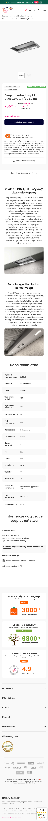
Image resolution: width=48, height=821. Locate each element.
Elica (15, 90)
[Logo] (5, 10)
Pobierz (23, 377)
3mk (5, 808)
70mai (11, 808)
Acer (24, 808)
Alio (5, 814)
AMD (23, 814)
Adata (30, 808)
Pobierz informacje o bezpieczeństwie (20, 561)
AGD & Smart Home (22, 16)
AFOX (5, 811)
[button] (39, 9)
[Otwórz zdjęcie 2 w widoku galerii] (29, 75)
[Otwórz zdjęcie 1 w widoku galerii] (21, 75)
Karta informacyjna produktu (23, 137)
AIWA (20, 811)
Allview (10, 814)
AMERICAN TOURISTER (33, 814)
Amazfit (17, 814)
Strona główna (7, 16)
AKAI (25, 811)
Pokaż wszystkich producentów (11, 818)
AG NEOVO (13, 811)
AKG (31, 811)
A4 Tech (18, 808)
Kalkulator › (25, 109)
